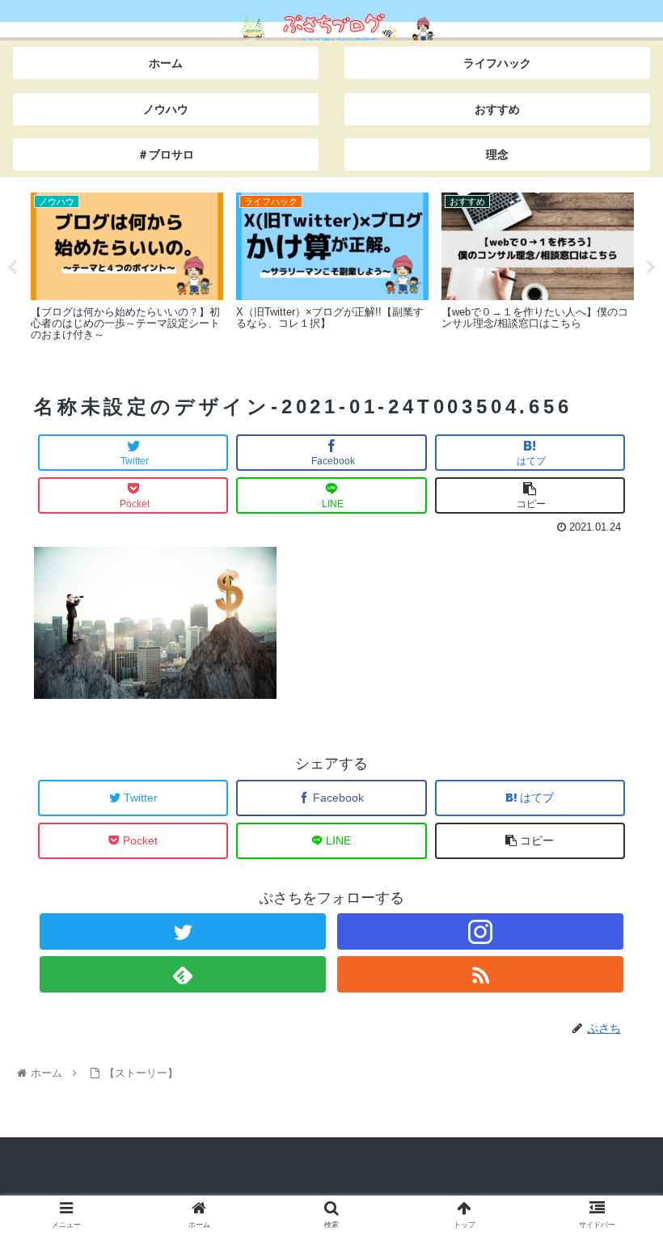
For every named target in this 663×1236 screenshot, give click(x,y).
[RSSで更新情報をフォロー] (480, 974)
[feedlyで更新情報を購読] (182, 974)
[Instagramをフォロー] (480, 931)
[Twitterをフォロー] (182, 931)
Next (651, 268)
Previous (12, 268)
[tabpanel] (127, 265)
